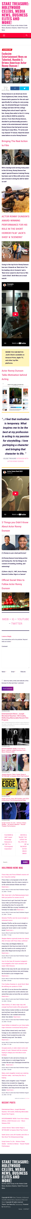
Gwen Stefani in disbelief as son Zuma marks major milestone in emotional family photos (15, 1026)
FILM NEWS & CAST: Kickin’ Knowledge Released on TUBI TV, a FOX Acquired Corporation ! (8, 842)
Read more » (5, 887)
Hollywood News (7, 49)
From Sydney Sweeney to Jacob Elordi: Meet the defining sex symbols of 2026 (15, 985)
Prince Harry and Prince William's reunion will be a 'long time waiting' (15, 876)
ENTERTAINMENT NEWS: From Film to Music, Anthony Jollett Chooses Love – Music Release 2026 (14, 750)
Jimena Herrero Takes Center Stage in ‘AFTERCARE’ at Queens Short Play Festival (15, 775)
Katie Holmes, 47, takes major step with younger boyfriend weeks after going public (15, 1006)
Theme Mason (27, 1098)
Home (20, 1209)
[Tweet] (24, 88)
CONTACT (26, 1209)
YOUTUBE (23, 619)
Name (4, 672)
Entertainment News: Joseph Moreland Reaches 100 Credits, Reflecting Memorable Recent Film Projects (15, 717)
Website (23, 672)
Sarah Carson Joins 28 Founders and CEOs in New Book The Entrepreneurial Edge (15, 799)
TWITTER (16, 623)
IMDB (5, 619)
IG (13, 619)
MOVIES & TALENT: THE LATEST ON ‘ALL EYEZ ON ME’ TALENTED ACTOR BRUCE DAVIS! (22, 844)
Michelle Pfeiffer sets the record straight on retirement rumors (15, 919)
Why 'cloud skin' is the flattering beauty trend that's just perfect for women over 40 (15, 896)
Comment (4, 646)
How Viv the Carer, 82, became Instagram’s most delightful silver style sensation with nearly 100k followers (14, 963)
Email (13, 672)
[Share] (15, 88)
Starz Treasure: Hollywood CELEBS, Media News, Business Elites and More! (15, 13)
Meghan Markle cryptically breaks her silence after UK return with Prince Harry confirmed (15, 940)
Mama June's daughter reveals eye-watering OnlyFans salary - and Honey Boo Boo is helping (15, 1075)
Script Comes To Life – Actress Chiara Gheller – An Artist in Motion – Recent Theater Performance (14, 824)
